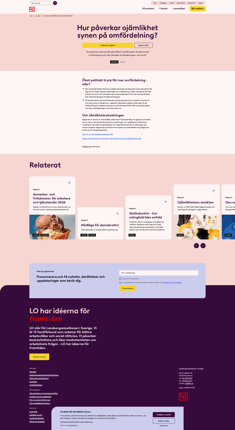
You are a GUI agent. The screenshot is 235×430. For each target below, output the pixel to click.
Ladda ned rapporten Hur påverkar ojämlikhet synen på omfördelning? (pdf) (111, 138)
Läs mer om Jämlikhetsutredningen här (97, 134)
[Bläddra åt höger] (203, 245)
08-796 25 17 (187, 381)
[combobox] (43, 3)
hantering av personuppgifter (173, 282)
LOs (163, 282)
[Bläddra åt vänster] (196, 245)
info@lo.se (189, 383)
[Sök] (55, 3)
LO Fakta (38, 16)
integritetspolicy (72, 425)
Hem (31, 16)
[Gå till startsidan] (32, 9)
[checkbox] (120, 279)
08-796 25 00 (187, 378)
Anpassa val (164, 425)
